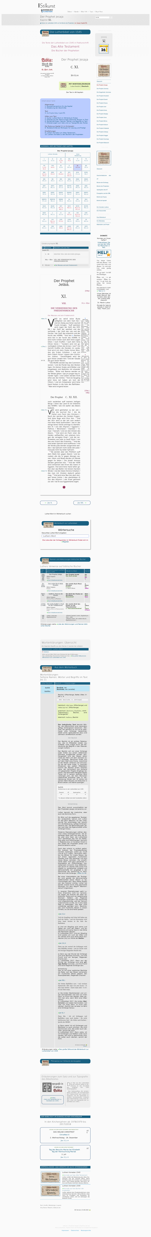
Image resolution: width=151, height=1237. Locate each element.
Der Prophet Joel (101, 106)
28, (69, 186)
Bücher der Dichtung (102, 182)
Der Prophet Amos (102, 110)
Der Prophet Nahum (102, 124)
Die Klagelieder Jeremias (104, 92)
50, (53, 213)
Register (66, 542)
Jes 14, (62, 943)
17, (78, 173)
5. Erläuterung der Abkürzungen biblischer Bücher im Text (66, 119)
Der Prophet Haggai (102, 135)
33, (61, 193)
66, (86, 227)
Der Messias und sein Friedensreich (66, 265)
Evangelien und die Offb (103, 193)
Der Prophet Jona (102, 117)
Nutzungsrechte (86, 1230)
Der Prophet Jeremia (102, 88)
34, (69, 193)
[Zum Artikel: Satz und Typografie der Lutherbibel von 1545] (53, 1092)
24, (86, 180)
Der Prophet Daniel (102, 99)
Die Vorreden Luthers (103, 207)
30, (86, 186)
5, (77, 159)
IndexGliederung (78, 154)
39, (61, 200)
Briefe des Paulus (102, 197)
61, (44, 227)
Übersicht (99, 81)
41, (78, 200)
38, (52, 200)
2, (52, 159)
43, (44, 206)
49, (44, 213)
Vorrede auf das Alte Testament (75, 1175)
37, (44, 200)
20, (52, 180)
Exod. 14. (44, 471)
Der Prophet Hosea (102, 103)
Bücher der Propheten (103, 186)
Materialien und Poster (103, 224)
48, (86, 206)
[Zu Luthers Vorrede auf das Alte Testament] (50, 1182)
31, (44, 193)
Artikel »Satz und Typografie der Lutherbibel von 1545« (53, 1099)
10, (69, 166)
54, (86, 213)
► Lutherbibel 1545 (51, 23)
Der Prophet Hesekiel (103, 95)
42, (86, 200)
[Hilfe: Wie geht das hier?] (65, 546)
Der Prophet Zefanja (102, 132)
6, (86, 159)
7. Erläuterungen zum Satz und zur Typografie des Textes (66, 123)
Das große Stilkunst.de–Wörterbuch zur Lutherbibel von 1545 (64, 656)
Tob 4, (101, 291)
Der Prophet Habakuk (103, 128)
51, (61, 213)
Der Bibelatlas (101, 221)
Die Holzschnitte (101, 210)
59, (78, 220)
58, (69, 220)
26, (53, 186)
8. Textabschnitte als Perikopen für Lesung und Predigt (65, 128)
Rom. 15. (44, 318)
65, (78, 227)
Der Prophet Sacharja (103, 139)
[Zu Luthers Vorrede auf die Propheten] (50, 1195)
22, (69, 180)
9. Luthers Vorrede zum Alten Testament (60, 133)
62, (53, 227)
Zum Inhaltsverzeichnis (55, 580)
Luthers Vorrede (52, 154)
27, (61, 186)
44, (53, 206)
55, (44, 220)
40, (69, 200)
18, (86, 173)
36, (86, 193)
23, (78, 180)
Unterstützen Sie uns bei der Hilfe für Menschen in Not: (104, 245)
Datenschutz (75, 1230)
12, (86, 166)
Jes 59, (62, 980)
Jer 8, (62, 1013)
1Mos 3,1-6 (81, 873)
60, (86, 220)
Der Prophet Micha (102, 121)
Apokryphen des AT (102, 189)
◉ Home (42, 23)
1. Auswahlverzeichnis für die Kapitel (58, 106)
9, (61, 166)
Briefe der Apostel (102, 200)
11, (78, 166)
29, (78, 186)
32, (53, 193)
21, (61, 180)
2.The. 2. (44, 346)
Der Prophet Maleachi (103, 142)
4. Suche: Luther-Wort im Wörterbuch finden (61, 118)
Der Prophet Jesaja (102, 85)
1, (44, 159)
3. (55, 113)
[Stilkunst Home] (47, 13)
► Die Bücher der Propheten (66, 23)
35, (78, 193)
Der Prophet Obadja (102, 114)
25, (44, 186)
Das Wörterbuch (101, 217)
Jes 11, (62, 914)
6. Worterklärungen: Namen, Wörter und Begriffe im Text (66, 121)
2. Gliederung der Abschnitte (55, 108)
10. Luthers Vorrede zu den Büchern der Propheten (64, 134)
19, (44, 180)
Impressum (65, 1230)
